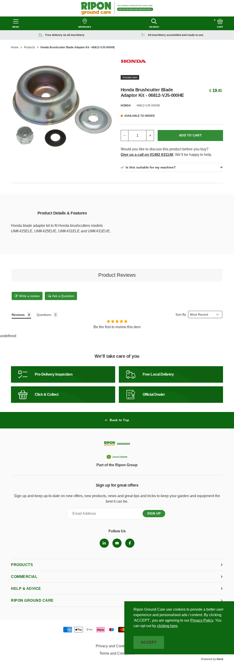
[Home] (117, 8)
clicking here (167, 626)
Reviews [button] (18, 315)
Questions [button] (44, 315)
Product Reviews (117, 275)
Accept (149, 642)
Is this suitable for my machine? (151, 167)
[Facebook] (129, 543)
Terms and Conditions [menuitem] (117, 653)
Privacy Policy (201, 620)
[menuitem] (104, 543)
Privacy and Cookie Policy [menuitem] (117, 646)
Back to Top (119, 420)
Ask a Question (63, 296)
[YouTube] (117, 543)
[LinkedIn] (104, 543)
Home (15, 47)
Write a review (29, 296)
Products (29, 47)
